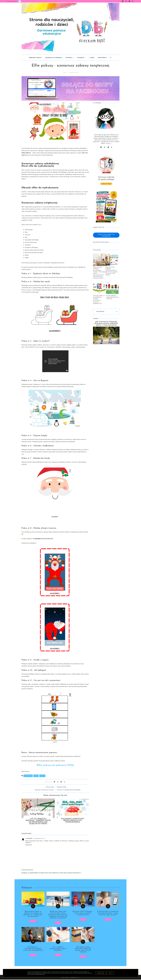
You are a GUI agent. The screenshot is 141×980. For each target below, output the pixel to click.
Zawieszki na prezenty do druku (44, 790)
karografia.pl (74, 977)
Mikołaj (36, 775)
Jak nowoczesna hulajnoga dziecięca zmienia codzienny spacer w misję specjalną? (106, 323)
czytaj (58, 922)
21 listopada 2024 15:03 (39, 838)
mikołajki (42, 775)
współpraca (102, 57)
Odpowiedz (28, 845)
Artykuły (69, 57)
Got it (110, 973)
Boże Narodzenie (28, 775)
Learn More (100, 973)
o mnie (91, 57)
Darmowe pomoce (35, 57)
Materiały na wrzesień (53, 57)
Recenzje (81, 57)
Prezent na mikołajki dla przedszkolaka (68, 790)
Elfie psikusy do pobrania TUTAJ (55, 765)
